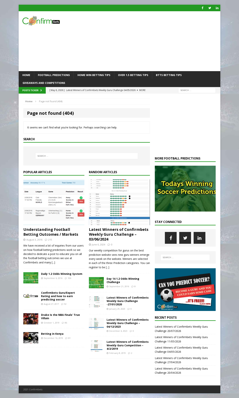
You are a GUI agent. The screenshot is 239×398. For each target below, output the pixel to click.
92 (65, 304)
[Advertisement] (152, 41)
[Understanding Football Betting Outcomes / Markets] (53, 223)
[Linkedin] (217, 8)
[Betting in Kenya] (30, 341)
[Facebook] (202, 8)
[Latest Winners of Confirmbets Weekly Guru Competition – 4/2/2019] (96, 349)
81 (69, 338)
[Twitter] (210, 8)
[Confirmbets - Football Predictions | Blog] (51, 20)
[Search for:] (197, 90)
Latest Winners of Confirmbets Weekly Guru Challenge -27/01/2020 (128, 301)
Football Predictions (54, 75)
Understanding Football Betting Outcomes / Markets (50, 232)
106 (69, 278)
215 (50, 239)
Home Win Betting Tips (93, 75)
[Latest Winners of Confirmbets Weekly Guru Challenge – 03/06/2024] (119, 223)
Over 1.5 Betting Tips (133, 75)
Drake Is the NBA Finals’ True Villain (60, 316)
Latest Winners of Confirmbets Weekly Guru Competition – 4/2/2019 (128, 345)
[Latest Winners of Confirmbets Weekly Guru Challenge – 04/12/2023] (96, 327)
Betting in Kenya (52, 333)
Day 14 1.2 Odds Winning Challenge (123, 280)
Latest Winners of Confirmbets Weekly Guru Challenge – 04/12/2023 (128, 323)
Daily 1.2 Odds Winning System (61, 274)
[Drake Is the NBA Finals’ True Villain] (30, 322)
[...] (53, 262)
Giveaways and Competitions (44, 83)
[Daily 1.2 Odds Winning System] (30, 281)
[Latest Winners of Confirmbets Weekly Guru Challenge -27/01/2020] (96, 305)
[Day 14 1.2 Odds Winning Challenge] (96, 286)
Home (26, 75)
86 (66, 322)
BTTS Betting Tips (169, 75)
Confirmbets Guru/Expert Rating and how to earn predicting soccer (58, 296)
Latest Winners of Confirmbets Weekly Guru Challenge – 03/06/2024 (118, 234)
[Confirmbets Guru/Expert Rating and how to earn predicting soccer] (30, 300)
